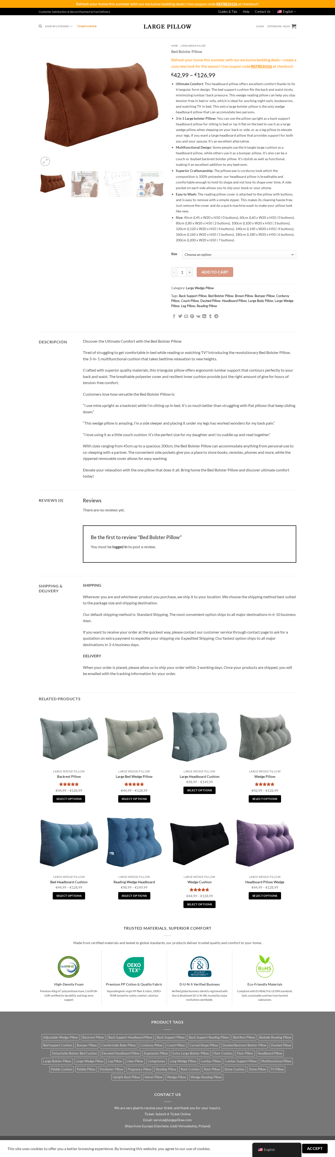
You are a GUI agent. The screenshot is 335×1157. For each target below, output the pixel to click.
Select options (68, 798)
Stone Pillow (257, 1069)
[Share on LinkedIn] (204, 316)
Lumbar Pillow (211, 1061)
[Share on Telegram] (216, 316)
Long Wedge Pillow (183, 1061)
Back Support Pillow (193, 296)
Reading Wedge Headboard (134, 882)
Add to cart (215, 272)
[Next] (155, 104)
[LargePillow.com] (167, 26)
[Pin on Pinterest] (192, 316)
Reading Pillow (207, 306)
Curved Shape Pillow (203, 1045)
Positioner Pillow (111, 1069)
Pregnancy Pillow (140, 1069)
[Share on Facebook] (174, 316)
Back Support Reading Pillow (209, 1037)
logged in (120, 546)
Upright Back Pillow (126, 1077)
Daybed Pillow (210, 301)
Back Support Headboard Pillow (130, 1037)
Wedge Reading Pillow (206, 1077)
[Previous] (47, 104)
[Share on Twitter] (180, 316)
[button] (260, 26)
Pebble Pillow (86, 1069)
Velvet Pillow (153, 1077)
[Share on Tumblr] (210, 316)
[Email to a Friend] (186, 316)
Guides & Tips (227, 11)
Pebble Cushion (61, 1069)
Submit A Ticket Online (173, 1114)
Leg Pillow (188, 306)
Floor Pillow (245, 1053)
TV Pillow (277, 1069)
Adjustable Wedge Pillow (60, 1037)
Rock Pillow (212, 1069)
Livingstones (156, 1061)
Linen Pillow (135, 1061)
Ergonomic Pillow (156, 1053)
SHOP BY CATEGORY (57, 26)
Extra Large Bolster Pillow (190, 1053)
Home (174, 45)
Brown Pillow (244, 296)
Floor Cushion (222, 1053)
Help (246, 11)
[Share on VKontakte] (198, 316)
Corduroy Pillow (151, 1045)
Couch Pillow (190, 301)
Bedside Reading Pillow (275, 1037)
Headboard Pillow (234, 301)
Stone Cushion (234, 1069)
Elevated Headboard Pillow (121, 1053)
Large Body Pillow (260, 301)
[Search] (40, 26)
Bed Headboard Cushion (69, 882)
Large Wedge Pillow (193, 45)
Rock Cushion (190, 1069)
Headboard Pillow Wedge (264, 882)
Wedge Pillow (264, 776)
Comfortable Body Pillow (118, 1045)
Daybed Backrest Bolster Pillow (244, 1045)
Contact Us (263, 11)
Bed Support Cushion (57, 1045)
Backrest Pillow (69, 776)
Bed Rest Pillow (244, 1037)
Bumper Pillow (265, 296)
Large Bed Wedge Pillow (134, 776)
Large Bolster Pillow (57, 1061)
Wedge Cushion (200, 882)
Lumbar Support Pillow (241, 1061)
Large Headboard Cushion (199, 776)
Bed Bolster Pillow (220, 296)
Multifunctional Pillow (276, 1061)
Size (174, 254)
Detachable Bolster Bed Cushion (74, 1053)
